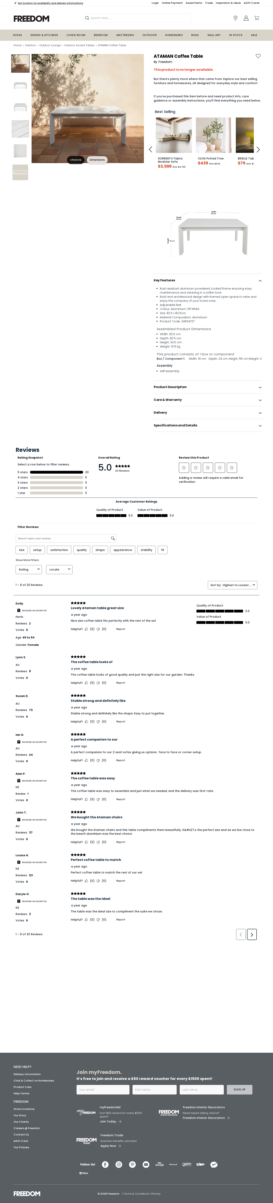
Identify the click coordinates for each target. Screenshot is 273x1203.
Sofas (17, 35)
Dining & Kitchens (44, 35)
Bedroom (101, 35)
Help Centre (21, 1093)
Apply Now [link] (108, 1146)
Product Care (22, 1087)
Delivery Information (27, 1074)
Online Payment (172, 3)
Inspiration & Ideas (228, 3)
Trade (209, 3)
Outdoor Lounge (50, 45)
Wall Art (214, 35)
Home (18, 45)
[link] (44, 18)
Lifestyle (75, 160)
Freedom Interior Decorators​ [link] (204, 1107)
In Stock (235, 35)
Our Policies (21, 1147)
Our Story (20, 1115)
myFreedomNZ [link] (110, 1107)
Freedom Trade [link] (112, 1135)
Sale (254, 35)
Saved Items (194, 3)
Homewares (174, 35)
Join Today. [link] (108, 1121)
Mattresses (125, 35)
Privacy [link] (155, 1194)
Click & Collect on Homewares (34, 1081)
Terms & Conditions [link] (137, 1194)
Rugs (195, 35)
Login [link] (155, 3)
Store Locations (24, 1109)
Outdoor (149, 35)
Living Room (76, 35)
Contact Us (21, 1134)
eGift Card (21, 1141)
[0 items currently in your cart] (256, 18)
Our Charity (21, 1122)
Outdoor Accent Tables (79, 45)
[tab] (208, 280)
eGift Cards (251, 3)
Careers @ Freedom (27, 1128)
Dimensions (97, 160)
